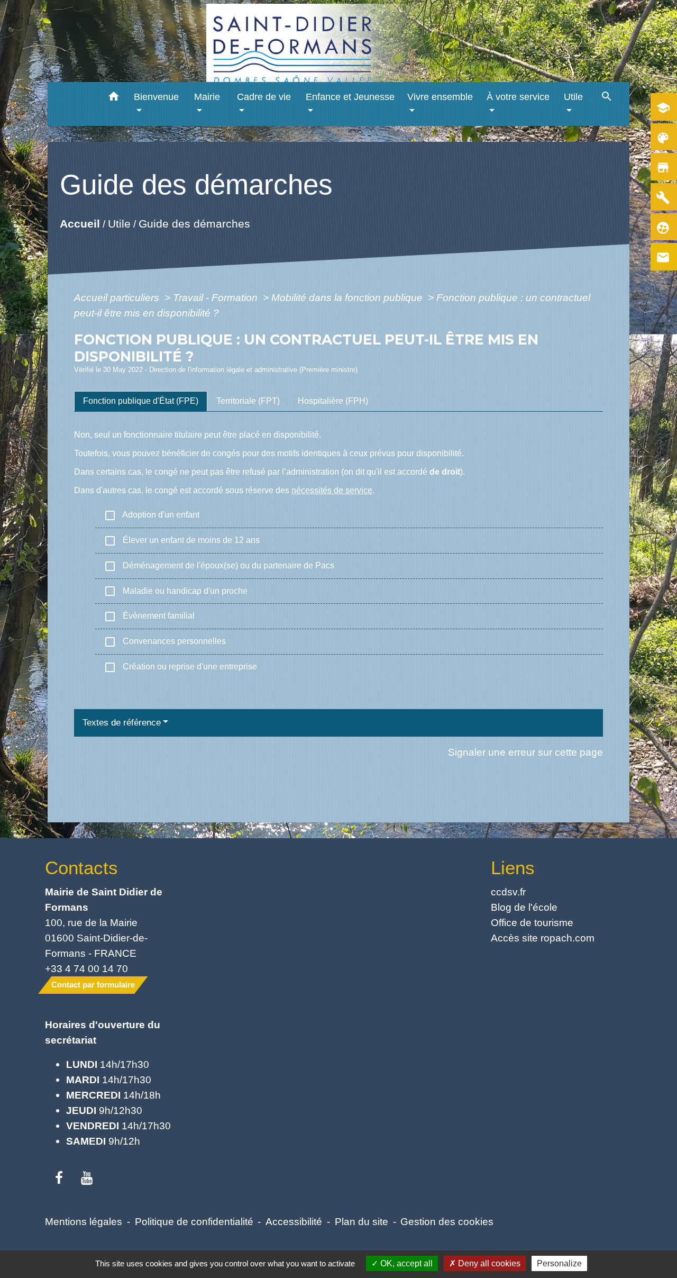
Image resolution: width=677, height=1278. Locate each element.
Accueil (79, 223)
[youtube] (87, 1178)
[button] (113, 98)
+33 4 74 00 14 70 (86, 968)
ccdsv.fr (508, 892)
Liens (513, 867)
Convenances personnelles (165, 642)
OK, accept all (405, 1263)
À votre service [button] (518, 97)
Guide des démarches (194, 223)
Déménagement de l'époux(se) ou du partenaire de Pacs (219, 566)
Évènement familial (149, 616)
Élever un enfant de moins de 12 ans (182, 540)
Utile (118, 223)
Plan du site (361, 1221)
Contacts (81, 867)
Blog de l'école (524, 907)
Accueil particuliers (118, 297)
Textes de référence (122, 723)
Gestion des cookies (446, 1221)
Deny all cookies (488, 1263)
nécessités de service (331, 490)
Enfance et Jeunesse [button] (350, 97)
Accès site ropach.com (542, 938)
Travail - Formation (216, 297)
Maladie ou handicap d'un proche (176, 591)
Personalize (559, 1263)
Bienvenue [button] (156, 97)
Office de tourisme (532, 922)
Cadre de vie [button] (264, 97)
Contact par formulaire (93, 984)
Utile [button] (573, 97)
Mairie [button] (207, 97)
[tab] (140, 401)
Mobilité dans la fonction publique (348, 297)
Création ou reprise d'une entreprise (180, 667)
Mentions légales (83, 1221)
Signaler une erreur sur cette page (525, 752)
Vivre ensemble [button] (440, 97)
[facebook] (59, 1178)
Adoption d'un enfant (151, 515)
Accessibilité (294, 1221)
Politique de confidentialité (194, 1221)
